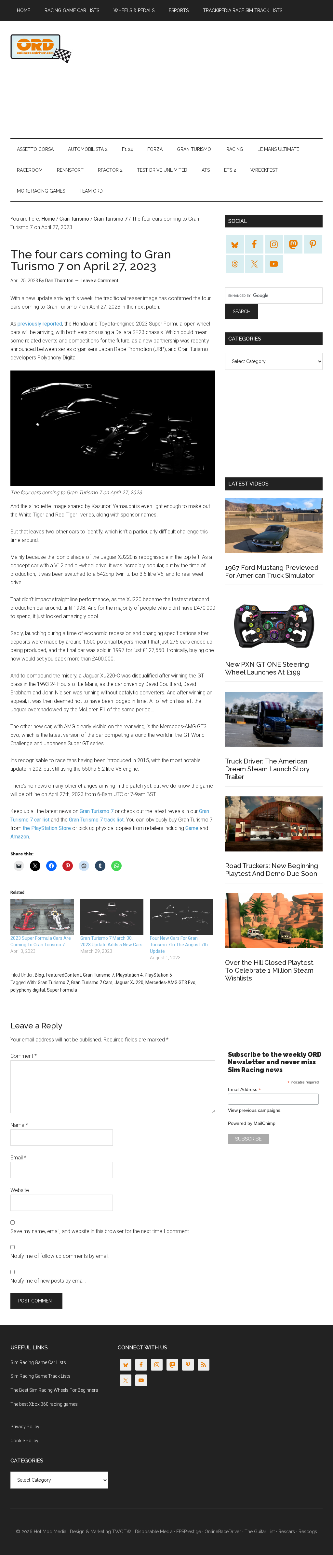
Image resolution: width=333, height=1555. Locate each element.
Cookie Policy (24, 1440)
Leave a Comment (99, 280)
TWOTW (121, 1531)
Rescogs (308, 1531)
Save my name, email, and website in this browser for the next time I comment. (100, 1231)
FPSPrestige (188, 1531)
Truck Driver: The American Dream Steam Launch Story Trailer (267, 769)
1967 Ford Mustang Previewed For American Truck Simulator (271, 571)
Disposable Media (154, 1531)
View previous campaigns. (255, 1110)
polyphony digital (27, 990)
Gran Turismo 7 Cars (92, 982)
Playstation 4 (129, 975)
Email (18, 1158)
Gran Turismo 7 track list (96, 820)
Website (19, 1190)
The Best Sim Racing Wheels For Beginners (54, 1390)
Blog (39, 975)
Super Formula (62, 990)
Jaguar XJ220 (128, 982)
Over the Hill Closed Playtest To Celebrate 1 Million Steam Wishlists (269, 970)
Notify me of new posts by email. (48, 1281)
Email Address (244, 1089)
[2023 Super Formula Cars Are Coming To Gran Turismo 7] (42, 917)
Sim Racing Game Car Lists (38, 1362)
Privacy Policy (24, 1426)
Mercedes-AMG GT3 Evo (170, 982)
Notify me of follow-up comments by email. (60, 1256)
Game (191, 828)
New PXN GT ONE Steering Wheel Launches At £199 (267, 668)
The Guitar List (260, 1531)
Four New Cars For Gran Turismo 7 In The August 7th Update (179, 945)
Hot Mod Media (50, 1531)
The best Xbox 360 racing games (44, 1404)
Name (19, 1125)
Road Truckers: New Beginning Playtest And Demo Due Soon (271, 870)
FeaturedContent (63, 975)
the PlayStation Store (47, 828)
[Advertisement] (230, 79)
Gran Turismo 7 (96, 811)
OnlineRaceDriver (72, 48)
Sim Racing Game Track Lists (40, 1376)
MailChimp (264, 1123)
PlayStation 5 (158, 975)
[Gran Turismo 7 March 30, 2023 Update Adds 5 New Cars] (112, 917)
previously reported (40, 324)
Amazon (19, 837)
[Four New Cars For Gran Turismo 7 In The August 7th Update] (181, 917)
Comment (23, 1056)
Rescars (286, 1531)
